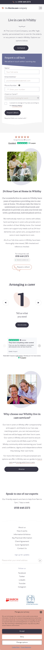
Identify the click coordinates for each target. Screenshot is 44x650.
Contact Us (22, 548)
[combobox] (7, 89)
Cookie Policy (16, 647)
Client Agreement (22, 541)
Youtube (22, 583)
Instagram (22, 587)
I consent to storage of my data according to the (24, 104)
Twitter (22, 576)
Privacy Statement (26, 647)
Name (7, 68)
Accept (22, 631)
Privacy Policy (17, 106)
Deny (22, 637)
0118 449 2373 (24, 2)
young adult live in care (25, 462)
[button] (41, 612)
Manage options (22, 642)
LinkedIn (22, 580)
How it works (22, 531)
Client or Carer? (11, 94)
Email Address (10, 77)
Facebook (22, 573)
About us (22, 527)
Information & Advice (22, 534)
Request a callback (23, 267)
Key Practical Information (22, 538)
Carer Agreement (22, 545)
